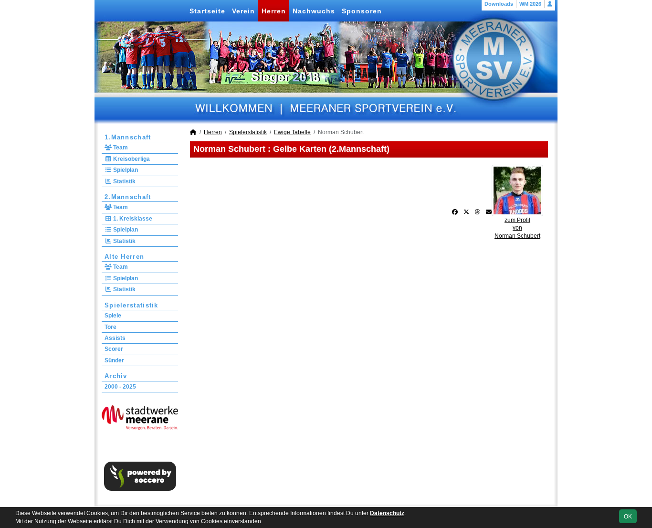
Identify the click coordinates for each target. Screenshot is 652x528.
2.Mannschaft (128, 197)
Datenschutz (387, 513)
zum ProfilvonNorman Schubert (517, 228)
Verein (243, 11)
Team (120, 147)
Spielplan (125, 170)
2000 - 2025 (120, 386)
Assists (115, 338)
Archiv (116, 376)
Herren (274, 11)
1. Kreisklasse (132, 218)
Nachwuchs (314, 11)
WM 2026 (530, 4)
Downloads (498, 4)
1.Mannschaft (128, 137)
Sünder (114, 360)
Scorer (114, 349)
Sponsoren (362, 11)
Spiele (113, 315)
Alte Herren (124, 256)
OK (628, 516)
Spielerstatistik (131, 305)
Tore (110, 327)
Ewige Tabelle (292, 132)
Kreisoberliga (131, 159)
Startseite (207, 11)
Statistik (124, 181)
